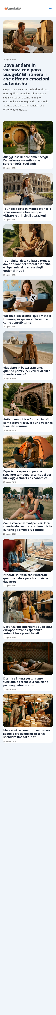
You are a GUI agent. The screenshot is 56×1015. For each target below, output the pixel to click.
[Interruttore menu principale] (50, 8)
